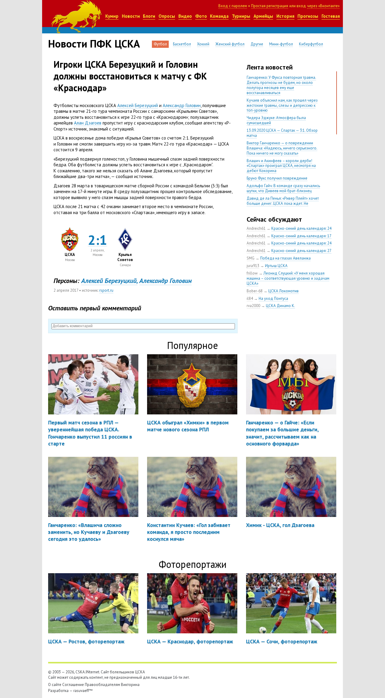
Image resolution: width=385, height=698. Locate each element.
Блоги (149, 16)
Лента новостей (270, 67)
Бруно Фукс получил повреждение (277, 178)
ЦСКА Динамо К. (280, 305)
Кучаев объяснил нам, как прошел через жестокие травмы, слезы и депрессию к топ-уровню (282, 105)
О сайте (54, 684)
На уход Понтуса (273, 298)
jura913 (253, 265)
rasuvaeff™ (83, 690)
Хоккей (203, 44)
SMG (250, 258)
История (285, 16)
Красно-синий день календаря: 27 (301, 250)
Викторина (130, 684)
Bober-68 (255, 291)
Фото (201, 16)
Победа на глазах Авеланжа (285, 258)
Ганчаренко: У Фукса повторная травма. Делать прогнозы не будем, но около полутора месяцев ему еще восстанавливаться (281, 85)
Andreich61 (256, 228)
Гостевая (331, 16)
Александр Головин (182, 105)
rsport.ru (106, 290)
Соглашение (73, 684)
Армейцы (263, 16)
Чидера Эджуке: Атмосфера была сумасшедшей (276, 120)
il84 (250, 298)
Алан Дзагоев (87, 123)
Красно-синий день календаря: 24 (301, 228)
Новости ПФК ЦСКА (94, 44)
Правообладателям (102, 684)
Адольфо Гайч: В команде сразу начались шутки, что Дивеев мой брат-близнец (283, 188)
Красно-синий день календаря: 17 (301, 235)
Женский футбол (230, 44)
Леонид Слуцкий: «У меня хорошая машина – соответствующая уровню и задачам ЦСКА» (288, 278)
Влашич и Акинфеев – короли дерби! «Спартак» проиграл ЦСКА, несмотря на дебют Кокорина (281, 166)
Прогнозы (307, 16)
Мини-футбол (281, 44)
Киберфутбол (311, 44)
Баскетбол (182, 44)
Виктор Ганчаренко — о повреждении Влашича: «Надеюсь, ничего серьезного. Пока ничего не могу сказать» (282, 148)
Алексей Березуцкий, (109, 280)
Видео (185, 16)
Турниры (241, 16)
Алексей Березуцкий (137, 105)
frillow (252, 273)
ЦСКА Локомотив (283, 291)
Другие (257, 44)
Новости (131, 16)
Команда (219, 16)
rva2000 (253, 305)
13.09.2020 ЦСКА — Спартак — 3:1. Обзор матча (282, 133)
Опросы (167, 16)
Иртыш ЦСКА (276, 265)
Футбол (160, 44)
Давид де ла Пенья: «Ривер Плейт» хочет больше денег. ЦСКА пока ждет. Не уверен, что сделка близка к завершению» (284, 203)
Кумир (112, 16)
